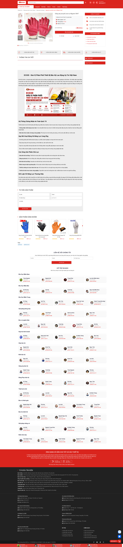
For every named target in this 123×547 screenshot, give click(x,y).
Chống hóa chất (43, 490)
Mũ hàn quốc (41, 473)
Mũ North (46, 473)
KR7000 (61, 482)
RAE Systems (65, 486)
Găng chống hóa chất (47, 478)
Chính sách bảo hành (91, 41)
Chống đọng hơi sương (35, 475)
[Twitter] (100, 542)
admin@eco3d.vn (25, 502)
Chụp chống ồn (30, 476)
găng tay (20, 244)
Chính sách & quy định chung (90, 535)
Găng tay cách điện (29, 484)
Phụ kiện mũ (51, 473)
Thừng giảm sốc (40, 488)
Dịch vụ (48, 6)
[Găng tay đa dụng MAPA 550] (75, 226)
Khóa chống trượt (32, 488)
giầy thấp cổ (40, 482)
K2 (58, 482)
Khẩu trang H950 (49, 480)
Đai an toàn (25, 488)
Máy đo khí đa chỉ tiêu (57, 486)
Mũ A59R (25, 473)
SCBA (90, 480)
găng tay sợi (26, 244)
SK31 (60, 484)
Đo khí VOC (32, 486)
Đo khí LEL (27, 486)
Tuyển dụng (64, 6)
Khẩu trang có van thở (40, 480)
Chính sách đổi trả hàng (89, 530)
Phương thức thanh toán (92, 43)
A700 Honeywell (26, 475)
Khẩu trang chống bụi (29, 480)
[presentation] (82, 226)
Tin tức (53, 6)
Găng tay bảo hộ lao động (29, 10)
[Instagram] (103, 542)
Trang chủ (37, 6)
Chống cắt (28, 490)
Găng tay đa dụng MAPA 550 (75, 235)
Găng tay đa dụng (40, 10)
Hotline (62, 36)
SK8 (66, 484)
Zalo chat (77, 36)
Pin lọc (80, 480)
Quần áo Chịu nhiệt (52, 490)
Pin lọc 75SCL (85, 480)
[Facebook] (94, 542)
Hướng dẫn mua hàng (91, 37)
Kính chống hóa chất (52, 475)
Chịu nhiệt (32, 478)
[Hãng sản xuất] (27, 13)
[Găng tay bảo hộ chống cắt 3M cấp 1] (25, 226)
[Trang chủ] (22, 2)
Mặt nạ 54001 (66, 480)
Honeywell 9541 (47, 482)
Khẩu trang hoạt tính (58, 480)
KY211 (70, 475)
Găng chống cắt (38, 478)
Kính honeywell (61, 475)
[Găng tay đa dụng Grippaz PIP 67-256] (58, 226)
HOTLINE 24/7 (101, 1)
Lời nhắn (21, 201)
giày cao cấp (26, 482)
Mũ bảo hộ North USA (32, 473)
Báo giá (29, 238)
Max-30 (38, 476)
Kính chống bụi (44, 475)
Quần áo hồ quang (48, 484)
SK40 (63, 484)
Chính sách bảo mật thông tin (90, 537)
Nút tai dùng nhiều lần (46, 476)
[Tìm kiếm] (85, 2)
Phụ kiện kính (75, 475)
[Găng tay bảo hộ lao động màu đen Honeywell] (42, 226)
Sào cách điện (55, 484)
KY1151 (66, 475)
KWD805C (66, 482)
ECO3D (64, 21)
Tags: (19, 242)
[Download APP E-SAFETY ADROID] (90, 2)
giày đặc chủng (33, 482)
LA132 (54, 478)
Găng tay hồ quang (39, 484)
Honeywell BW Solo (47, 486)
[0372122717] (119, 541)
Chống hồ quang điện (35, 490)
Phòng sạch (58, 478)
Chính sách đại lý (87, 534)
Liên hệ (58, 6)
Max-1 (35, 476)
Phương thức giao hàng (67, 534)
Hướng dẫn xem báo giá (68, 530)
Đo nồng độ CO (39, 486)
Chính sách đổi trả (90, 39)
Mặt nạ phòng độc (74, 480)
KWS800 (71, 482)
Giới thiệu (43, 6)
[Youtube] (97, 542)
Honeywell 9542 (54, 482)
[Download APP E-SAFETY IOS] (93, 2)
